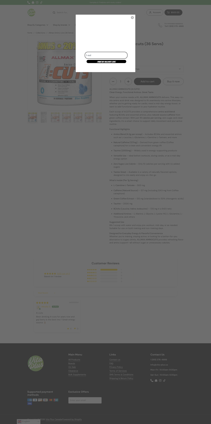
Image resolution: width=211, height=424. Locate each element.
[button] (132, 17)
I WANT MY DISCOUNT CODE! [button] (106, 62)
